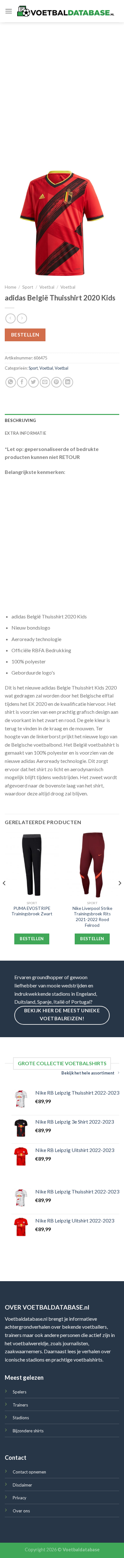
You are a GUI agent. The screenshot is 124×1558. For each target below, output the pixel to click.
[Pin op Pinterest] (56, 382)
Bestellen (25, 334)
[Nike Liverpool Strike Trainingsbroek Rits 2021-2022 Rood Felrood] (92, 864)
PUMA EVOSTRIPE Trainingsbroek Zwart (31, 911)
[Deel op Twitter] (33, 382)
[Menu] (8, 11)
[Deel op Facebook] (22, 382)
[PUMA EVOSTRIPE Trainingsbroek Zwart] (32, 864)
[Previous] (4, 896)
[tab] (62, 420)
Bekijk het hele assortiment (87, 1072)
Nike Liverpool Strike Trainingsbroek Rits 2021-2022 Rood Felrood (92, 917)
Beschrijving (20, 420)
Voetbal (46, 287)
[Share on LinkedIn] (68, 382)
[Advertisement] (62, 88)
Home (10, 287)
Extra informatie (25, 433)
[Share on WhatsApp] (10, 382)
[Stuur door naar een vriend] (45, 382)
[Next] (119, 896)
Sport (27, 287)
